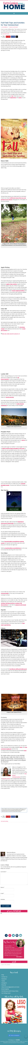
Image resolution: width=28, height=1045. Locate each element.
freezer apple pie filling (18, 290)
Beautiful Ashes (6, 778)
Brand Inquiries (5, 989)
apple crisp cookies (11, 284)
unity (20, 97)
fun (12, 96)
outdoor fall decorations (8, 603)
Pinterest (3, 985)
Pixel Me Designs (21, 1042)
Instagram (4, 983)
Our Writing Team (5, 993)
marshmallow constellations (13, 548)
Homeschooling (4, 821)
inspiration (13, 97)
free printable (5, 593)
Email (2, 893)
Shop (2, 975)
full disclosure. (6, 34)
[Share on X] (17, 37)
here (21, 747)
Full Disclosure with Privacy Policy (9, 991)
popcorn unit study (20, 605)
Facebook (4, 979)
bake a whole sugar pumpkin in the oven (13, 448)
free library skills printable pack (18, 669)
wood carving (10, 397)
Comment (4, 871)
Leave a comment (13, 27)
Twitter (3, 981)
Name (2, 887)
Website (3, 899)
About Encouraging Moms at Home (10, 987)
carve (23, 440)
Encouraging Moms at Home (14, 5)
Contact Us (4, 977)
